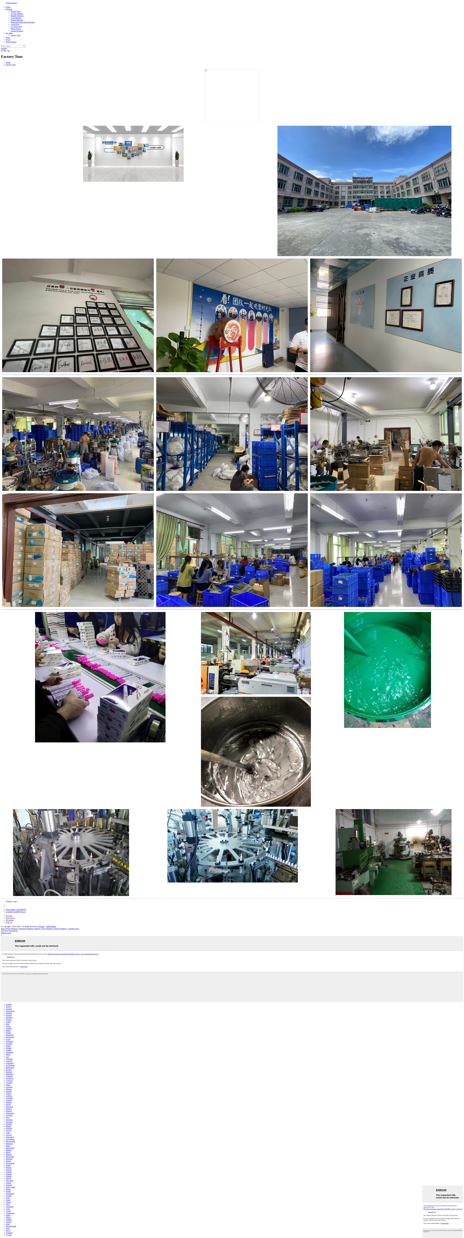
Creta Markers (16, 18)
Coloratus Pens (73, 929)
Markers (37, 929)
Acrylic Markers (17, 14)
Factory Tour (16, 35)
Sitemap (41, 926)
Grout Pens (15, 24)
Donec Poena (16, 29)
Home (8, 7)
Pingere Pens (16, 11)
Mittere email (6, 933)
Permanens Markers (25, 929)
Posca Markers (47, 929)
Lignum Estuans (17, 31)
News (8, 37)
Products (9, 9)
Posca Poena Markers (9, 929)
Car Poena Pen (16, 27)
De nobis (9, 33)
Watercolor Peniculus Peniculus (23, 22)
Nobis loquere (11, 42)
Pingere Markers (60, 929)
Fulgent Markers (17, 20)
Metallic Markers (17, 16)
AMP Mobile (51, 926)
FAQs (8, 40)
